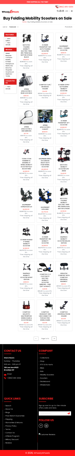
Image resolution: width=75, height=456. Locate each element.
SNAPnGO (9, 74)
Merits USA (9, 66)
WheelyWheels (42, 452)
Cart (63, 11)
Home (24, 22)
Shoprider (9, 70)
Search (8, 405)
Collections (44, 358)
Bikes (42, 368)
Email (9, 374)
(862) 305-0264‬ (66, 6)
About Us (9, 409)
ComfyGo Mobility (9, 59)
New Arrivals (8, 88)
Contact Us (10, 433)
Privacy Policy (10, 426)
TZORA (8, 76)
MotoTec (9, 68)
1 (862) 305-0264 (14, 378)
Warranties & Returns (14, 422)
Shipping (8, 419)
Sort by (5, 27)
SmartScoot (10, 72)
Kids (41, 371)
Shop (42, 361)
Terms (7, 429)
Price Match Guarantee (14, 416)
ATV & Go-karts (46, 364)
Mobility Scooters (47, 375)
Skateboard (45, 381)
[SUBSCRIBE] (68, 413)
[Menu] (71, 11)
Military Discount (12, 439)
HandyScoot (10, 64)
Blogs (7, 412)
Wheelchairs (45, 385)
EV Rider (8, 62)
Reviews (8, 443)
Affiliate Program (12, 436)
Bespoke (8, 55)
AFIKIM (8, 53)
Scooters (43, 378)
